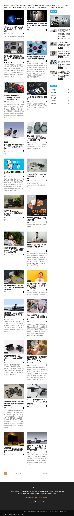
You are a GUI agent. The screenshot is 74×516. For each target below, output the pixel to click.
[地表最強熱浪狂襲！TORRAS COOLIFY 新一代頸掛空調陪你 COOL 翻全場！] (14, 239)
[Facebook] (30, 502)
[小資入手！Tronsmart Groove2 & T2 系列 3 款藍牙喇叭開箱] (14, 202)
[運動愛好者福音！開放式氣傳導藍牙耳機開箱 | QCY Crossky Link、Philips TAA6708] (37, 347)
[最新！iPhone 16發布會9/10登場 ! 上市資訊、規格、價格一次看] (37, 16)
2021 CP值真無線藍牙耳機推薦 (31, 511)
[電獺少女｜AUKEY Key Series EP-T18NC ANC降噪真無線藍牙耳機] (53, 53)
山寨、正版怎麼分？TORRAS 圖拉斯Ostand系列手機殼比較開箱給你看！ (14, 403)
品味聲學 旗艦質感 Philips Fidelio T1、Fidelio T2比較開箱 (13, 358)
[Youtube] (43, 502)
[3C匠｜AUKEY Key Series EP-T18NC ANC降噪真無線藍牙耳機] (53, 44)
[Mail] (39, 502)
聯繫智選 (48, 511)
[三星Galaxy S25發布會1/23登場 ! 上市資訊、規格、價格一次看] (14, 17)
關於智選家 (55, 511)
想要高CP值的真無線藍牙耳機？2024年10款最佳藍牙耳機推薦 (14, 58)
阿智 (5, 33)
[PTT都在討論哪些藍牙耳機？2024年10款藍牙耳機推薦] (37, 48)
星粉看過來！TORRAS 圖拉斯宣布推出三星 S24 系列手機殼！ (14, 315)
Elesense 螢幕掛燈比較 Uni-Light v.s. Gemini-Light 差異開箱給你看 (37, 402)
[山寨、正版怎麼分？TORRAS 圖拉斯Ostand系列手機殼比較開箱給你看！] (14, 391)
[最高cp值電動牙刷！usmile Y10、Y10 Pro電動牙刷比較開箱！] (37, 306)
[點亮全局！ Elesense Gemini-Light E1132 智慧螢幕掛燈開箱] (14, 439)
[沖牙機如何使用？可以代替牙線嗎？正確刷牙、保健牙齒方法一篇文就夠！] (37, 276)
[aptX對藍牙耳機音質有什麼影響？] (37, 88)
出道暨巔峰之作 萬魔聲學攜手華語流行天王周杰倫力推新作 (59, 20)
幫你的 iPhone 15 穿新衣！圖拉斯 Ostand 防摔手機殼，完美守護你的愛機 (36, 448)
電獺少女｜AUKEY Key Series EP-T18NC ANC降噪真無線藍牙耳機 (64, 53)
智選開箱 (29, 53)
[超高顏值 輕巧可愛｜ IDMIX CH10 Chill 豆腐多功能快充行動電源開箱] (14, 277)
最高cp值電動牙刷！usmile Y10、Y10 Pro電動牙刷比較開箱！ (37, 317)
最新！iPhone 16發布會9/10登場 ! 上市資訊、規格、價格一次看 (37, 26)
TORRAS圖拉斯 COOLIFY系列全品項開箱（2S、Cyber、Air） (36, 176)
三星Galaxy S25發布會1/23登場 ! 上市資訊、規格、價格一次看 (14, 29)
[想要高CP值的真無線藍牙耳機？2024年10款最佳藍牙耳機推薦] (14, 47)
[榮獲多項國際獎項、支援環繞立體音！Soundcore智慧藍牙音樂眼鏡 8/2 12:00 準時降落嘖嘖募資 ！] (53, 30)
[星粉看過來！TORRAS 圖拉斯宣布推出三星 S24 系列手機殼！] (14, 305)
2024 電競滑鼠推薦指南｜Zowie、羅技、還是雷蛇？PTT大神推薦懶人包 (12, 97)
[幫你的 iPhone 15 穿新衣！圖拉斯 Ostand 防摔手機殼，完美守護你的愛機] (37, 438)
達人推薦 (61, 47)
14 (20, 473)
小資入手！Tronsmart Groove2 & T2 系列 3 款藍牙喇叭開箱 (13, 213)
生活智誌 (6, 24)
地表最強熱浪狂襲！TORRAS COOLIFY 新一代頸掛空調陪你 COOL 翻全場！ (14, 250)
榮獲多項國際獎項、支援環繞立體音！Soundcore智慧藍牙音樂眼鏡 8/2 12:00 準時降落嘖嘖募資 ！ (64, 33)
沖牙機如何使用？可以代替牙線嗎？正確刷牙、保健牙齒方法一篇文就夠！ (37, 286)
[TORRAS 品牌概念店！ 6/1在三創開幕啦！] (37, 205)
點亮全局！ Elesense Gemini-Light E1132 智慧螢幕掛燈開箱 (13, 450)
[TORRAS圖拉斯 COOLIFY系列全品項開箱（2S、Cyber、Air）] (37, 165)
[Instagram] (34, 501)
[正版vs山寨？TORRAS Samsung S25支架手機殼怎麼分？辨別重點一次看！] (37, 128)
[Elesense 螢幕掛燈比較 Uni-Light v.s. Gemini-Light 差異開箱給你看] (37, 391)
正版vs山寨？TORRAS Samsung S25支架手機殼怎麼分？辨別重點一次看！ (36, 138)
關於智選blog (63, 511)
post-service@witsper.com (40, 497)
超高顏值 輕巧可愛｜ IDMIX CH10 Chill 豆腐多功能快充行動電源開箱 (14, 288)
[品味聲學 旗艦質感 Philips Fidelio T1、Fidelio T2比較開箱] (14, 347)
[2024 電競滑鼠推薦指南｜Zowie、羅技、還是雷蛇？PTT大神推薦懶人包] (14, 87)
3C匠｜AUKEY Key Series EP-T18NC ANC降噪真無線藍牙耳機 (64, 44)
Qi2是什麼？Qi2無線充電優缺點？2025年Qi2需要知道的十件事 (14, 147)
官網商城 (42, 511)
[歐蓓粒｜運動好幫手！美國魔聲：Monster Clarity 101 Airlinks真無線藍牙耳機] (53, 74)
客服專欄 (6, 169)
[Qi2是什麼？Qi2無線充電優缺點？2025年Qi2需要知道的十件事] (14, 132)
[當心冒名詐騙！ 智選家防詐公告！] (14, 164)
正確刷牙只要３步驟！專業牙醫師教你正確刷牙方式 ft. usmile (37, 247)
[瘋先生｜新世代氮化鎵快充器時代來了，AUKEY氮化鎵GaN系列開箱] (53, 62)
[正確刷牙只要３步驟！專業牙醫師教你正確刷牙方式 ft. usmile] (37, 237)
